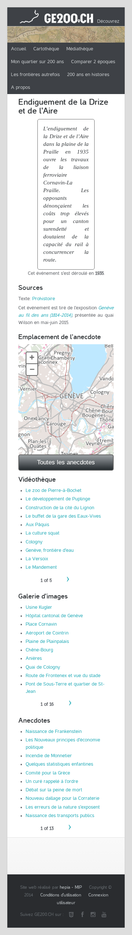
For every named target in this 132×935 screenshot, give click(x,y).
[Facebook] (82, 914)
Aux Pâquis (37, 524)
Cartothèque (46, 48)
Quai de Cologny (43, 667)
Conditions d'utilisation (60, 895)
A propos (20, 87)
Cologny (34, 541)
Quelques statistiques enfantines (59, 764)
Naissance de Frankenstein (54, 731)
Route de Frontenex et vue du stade (63, 675)
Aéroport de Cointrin (47, 633)
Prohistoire (43, 298)
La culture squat (42, 533)
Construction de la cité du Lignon (60, 507)
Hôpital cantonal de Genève (54, 615)
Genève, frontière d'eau (50, 550)
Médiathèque (79, 48)
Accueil (18, 48)
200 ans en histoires (88, 74)
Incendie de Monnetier (49, 755)
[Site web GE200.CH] (71, 914)
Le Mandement (41, 567)
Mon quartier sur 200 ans (37, 61)
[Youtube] (104, 914)
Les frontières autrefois (35, 74)
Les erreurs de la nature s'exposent (63, 807)
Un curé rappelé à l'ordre (52, 781)
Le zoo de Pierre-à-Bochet (53, 490)
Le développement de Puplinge (58, 498)
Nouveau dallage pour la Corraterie (62, 798)
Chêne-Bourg (39, 649)
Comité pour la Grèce (48, 773)
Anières (34, 658)
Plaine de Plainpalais (47, 641)
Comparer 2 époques (93, 61)
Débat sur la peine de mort (54, 789)
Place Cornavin (41, 624)
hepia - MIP (71, 887)
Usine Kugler (39, 607)
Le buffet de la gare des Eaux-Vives (63, 516)
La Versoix (37, 558)
